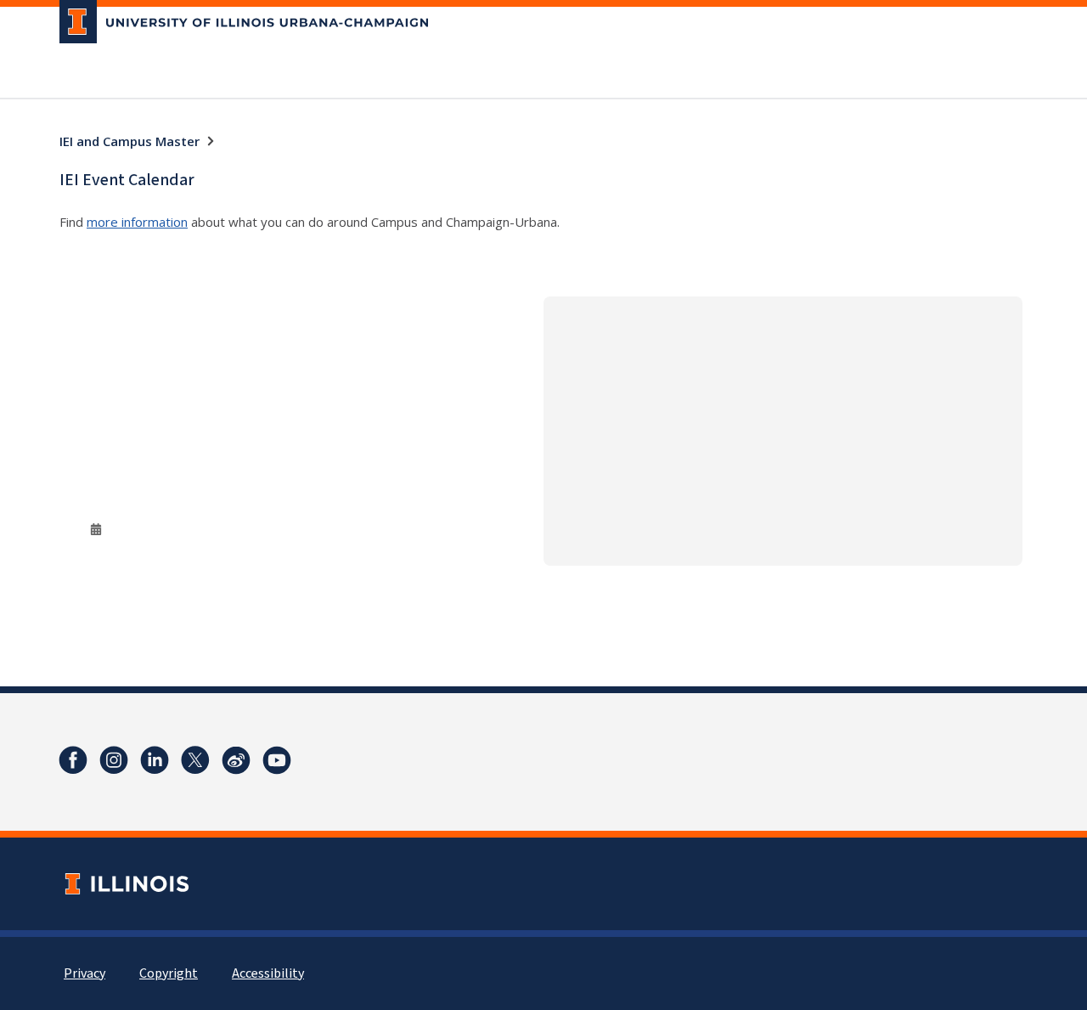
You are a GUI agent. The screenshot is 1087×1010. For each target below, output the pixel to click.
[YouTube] (277, 760)
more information (137, 221)
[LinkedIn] (154, 760)
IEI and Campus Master (129, 141)
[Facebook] (73, 760)
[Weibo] (236, 760)
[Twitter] (195, 760)
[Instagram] (113, 760)
